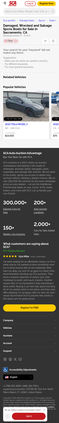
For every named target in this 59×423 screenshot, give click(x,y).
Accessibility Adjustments (23, 369)
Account (7, 343)
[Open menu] (4, 3)
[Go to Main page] (12, 3)
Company (8, 320)
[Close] (44, 410)
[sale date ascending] (45, 41)
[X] (15, 359)
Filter (11, 41)
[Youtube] (20, 359)
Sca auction (9, 20)
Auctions (7, 335)
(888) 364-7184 (30, 386)
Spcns (42, 20)
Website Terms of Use (22, 407)
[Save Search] (53, 41)
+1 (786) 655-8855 (12, 386)
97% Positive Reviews (14, 251)
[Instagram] (5, 359)
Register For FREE (30, 307)
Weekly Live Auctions (14, 234)
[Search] (52, 11)
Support (7, 351)
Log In (30, 3)
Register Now (46, 3)
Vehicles (7, 328)
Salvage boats (27, 20)
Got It (29, 416)
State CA (53, 20)
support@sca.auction (14, 389)
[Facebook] (10, 359)
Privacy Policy (8, 407)
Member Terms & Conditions (43, 407)
